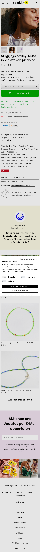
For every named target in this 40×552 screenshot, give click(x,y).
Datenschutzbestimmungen (29, 259)
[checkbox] (4, 277)
